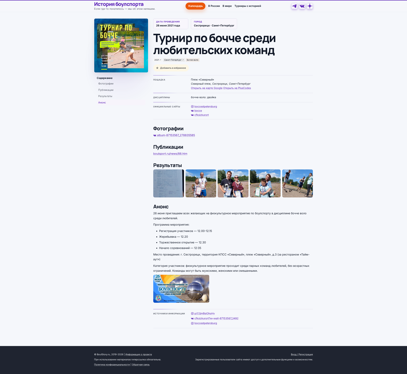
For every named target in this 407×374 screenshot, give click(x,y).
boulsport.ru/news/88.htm (170, 153)
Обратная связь (141, 364)
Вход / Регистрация (302, 354)
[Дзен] (310, 6)
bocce (198, 110)
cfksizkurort (201, 114)
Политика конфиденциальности (112, 364)
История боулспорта (119, 4)
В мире (227, 5)
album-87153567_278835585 (176, 135)
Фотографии (105, 83)
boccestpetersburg (205, 106)
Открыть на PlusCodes (237, 88)
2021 (156, 60)
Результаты (105, 96)
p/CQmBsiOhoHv (204, 313)
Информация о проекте (138, 354)
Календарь (195, 5)
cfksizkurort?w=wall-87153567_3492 (216, 318)
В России (214, 5)
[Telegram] (294, 6)
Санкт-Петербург (173, 60)
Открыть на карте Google (206, 88)
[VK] (302, 6)
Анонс (102, 102)
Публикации (105, 89)
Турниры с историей (248, 5)
